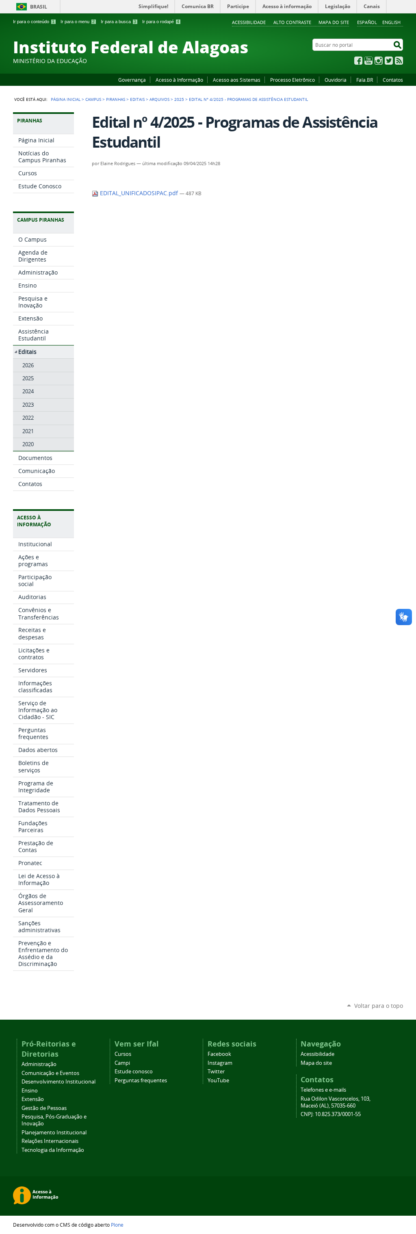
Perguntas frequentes (141, 1080)
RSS (399, 61)
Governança (132, 79)
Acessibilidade (249, 22)
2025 (179, 99)
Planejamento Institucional (54, 1132)
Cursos (123, 1054)
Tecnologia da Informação (53, 1150)
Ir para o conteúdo (33, 21)
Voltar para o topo (378, 1005)
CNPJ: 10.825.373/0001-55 (331, 1114)
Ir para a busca (118, 21)
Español (367, 22)
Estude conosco (134, 1071)
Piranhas (115, 99)
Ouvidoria (336, 79)
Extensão (33, 1099)
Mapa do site (333, 22)
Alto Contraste (292, 22)
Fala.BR (364, 79)
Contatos (393, 79)
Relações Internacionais (50, 1141)
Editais (137, 99)
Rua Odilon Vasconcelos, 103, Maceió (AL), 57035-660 (335, 1102)
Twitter (389, 61)
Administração (39, 1064)
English (391, 22)
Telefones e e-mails (323, 1089)
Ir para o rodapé (160, 21)
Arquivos (159, 99)
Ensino (30, 1090)
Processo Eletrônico (292, 79)
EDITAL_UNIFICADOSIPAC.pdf (139, 193)
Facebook (358, 61)
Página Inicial (65, 99)
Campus (93, 99)
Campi (122, 1063)
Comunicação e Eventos (50, 1073)
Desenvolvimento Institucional (58, 1081)
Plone (117, 1224)
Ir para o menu (78, 21)
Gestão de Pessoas (44, 1108)
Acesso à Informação (179, 79)
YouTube (368, 61)
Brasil (38, 6)
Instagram (379, 61)
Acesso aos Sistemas (236, 79)
